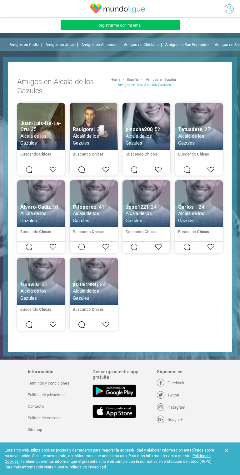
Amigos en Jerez (60, 45)
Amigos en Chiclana (141, 45)
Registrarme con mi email (120, 25)
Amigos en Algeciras (99, 45)
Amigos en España (161, 80)
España (133, 80)
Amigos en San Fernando (186, 45)
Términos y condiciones (48, 383)
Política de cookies (44, 418)
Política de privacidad (46, 395)
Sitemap (35, 429)
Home (115, 80)
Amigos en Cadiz (24, 45)
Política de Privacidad (87, 467)
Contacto (36, 406)
